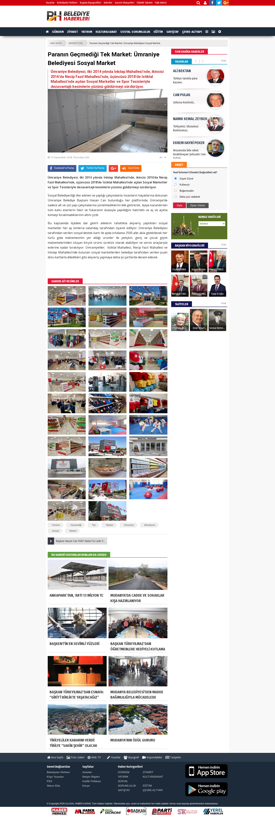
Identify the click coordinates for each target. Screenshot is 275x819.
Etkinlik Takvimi (144, 2)
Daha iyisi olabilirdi (190, 196)
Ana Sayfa (56, 757)
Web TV (96, 757)
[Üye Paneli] (205, 3)
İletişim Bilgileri (91, 776)
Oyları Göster (197, 205)
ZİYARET (72, 32)
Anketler (108, 2)
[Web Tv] (219, 32)
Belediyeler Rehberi (67, 2)
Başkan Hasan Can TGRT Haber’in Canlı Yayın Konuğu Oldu (82, 541)
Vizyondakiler (154, 757)
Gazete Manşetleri (124, 2)
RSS (49, 781)
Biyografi (133, 757)
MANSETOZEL (76, 43)
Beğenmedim (187, 190)
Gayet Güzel (186, 178)
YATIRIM (86, 32)
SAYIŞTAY (172, 32)
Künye (86, 785)
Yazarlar (50, 2)
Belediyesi (149, 525)
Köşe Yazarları (55, 776)
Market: (110, 525)
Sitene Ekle (53, 785)
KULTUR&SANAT (106, 32)
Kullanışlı (185, 184)
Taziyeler (175, 757)
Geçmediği (76, 525)
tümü (223, 60)
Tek (94, 525)
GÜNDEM (58, 32)
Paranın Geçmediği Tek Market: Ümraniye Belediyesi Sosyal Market (125, 43)
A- (165, 157)
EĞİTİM (158, 32)
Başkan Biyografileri (90, 2)
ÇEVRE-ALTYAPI (192, 32)
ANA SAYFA (56, 43)
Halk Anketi (160, 2)
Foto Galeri (77, 757)
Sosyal (55, 531)
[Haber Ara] (198, 3)
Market (72, 531)
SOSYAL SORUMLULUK (135, 32)
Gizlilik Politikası (91, 781)
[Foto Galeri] (213, 32)
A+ (161, 157)
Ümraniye (129, 525)
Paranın (56, 525)
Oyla (179, 205)
